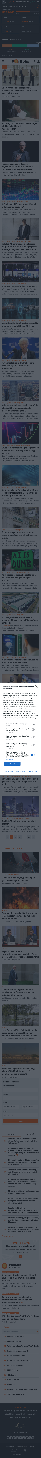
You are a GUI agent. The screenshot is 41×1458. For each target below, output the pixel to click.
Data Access (20, 771)
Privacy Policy (32, 771)
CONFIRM (12, 764)
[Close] (37, 687)
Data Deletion (8, 771)
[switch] (33, 729)
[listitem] (20, 724)
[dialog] (20, 729)
